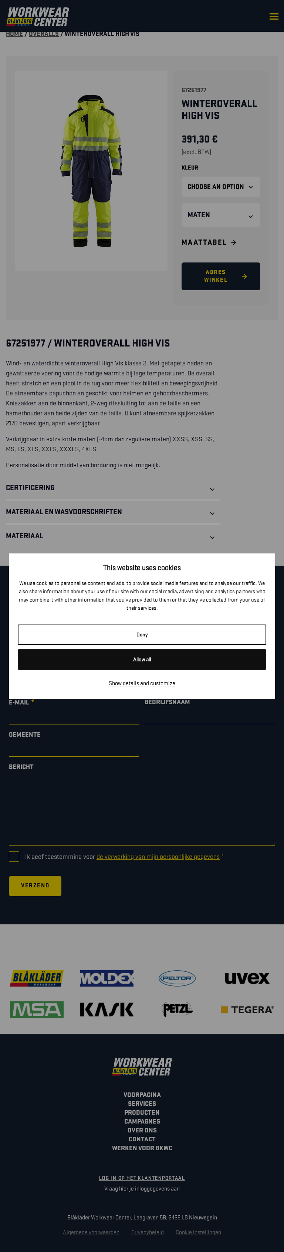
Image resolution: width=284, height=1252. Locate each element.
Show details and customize (142, 683)
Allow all (142, 659)
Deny (142, 634)
